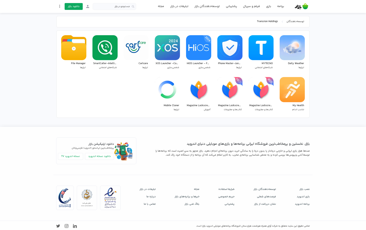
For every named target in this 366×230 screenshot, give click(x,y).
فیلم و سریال (251, 6)
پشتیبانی (231, 6)
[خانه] (301, 6)
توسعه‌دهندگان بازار (207, 6)
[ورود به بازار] (87, 6)
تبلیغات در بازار (179, 6)
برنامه (280, 6)
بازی (268, 6)
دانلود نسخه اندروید (99, 156)
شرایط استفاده (226, 189)
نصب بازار (304, 189)
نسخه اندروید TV (70, 156)
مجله (161, 6)
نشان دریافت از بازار (265, 204)
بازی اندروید (303, 197)
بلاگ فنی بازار (192, 204)
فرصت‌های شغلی (266, 197)
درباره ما (151, 197)
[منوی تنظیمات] (59, 6)
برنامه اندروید (302, 204)
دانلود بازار (73, 6)
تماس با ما (150, 204)
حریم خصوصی (226, 197)
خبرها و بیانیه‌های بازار (187, 197)
